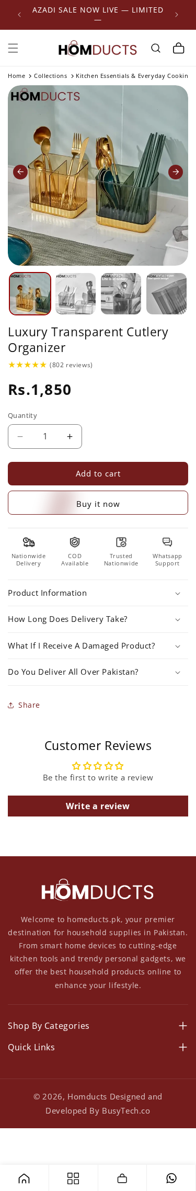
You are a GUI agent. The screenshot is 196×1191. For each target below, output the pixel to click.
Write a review (98, 806)
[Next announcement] (176, 14)
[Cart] (122, 1178)
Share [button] (29, 705)
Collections (50, 76)
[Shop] (73, 1178)
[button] (13, 48)
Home (16, 76)
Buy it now (98, 503)
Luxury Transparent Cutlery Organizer (88, 340)
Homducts (87, 1096)
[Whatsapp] (171, 1178)
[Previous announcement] (19, 14)
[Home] (24, 1178)
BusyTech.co (126, 1110)
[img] (27, 364)
